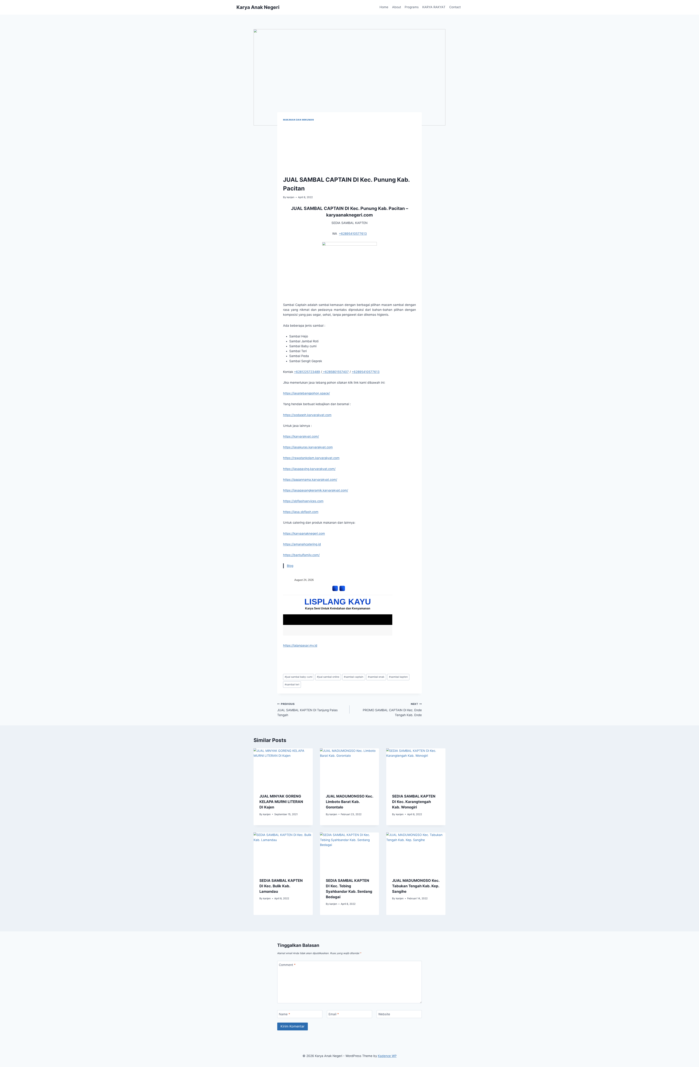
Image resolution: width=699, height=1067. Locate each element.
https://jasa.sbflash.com (300, 512)
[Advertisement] (349, 148)
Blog (290, 566)
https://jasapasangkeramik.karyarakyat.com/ (315, 490)
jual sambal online (328, 676)
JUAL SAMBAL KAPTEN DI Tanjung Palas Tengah (307, 709)
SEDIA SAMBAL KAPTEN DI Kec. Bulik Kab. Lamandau (281, 886)
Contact (455, 7)
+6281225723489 (307, 372)
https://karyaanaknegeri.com (304, 533)
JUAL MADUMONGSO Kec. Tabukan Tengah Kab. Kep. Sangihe (415, 886)
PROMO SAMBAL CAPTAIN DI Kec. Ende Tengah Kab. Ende (392, 709)
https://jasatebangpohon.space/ (306, 393)
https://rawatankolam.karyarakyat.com (311, 458)
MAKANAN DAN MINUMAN (298, 119)
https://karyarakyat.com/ (301, 436)
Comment (287, 965)
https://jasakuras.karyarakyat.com (308, 447)
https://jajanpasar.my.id (300, 645)
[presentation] (283, 768)
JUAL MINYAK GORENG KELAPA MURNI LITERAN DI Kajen (281, 801)
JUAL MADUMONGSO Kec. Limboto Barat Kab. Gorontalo (349, 801)
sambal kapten (398, 676)
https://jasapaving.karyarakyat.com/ (309, 469)
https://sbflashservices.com (303, 501)
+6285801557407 (335, 372)
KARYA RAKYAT (433, 7)
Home (384, 7)
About (396, 7)
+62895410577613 (353, 233)
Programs (412, 7)
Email (334, 1014)
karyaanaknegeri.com (349, 215)
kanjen (290, 197)
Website (384, 1014)
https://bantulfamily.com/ (301, 555)
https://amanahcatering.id (302, 544)
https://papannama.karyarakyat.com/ (310, 479)
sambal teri (292, 684)
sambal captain (353, 676)
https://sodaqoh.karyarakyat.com (307, 415)
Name (284, 1014)
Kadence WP (387, 1056)
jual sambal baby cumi (298, 676)
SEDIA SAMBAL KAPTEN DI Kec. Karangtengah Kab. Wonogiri (413, 801)
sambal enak (376, 676)
